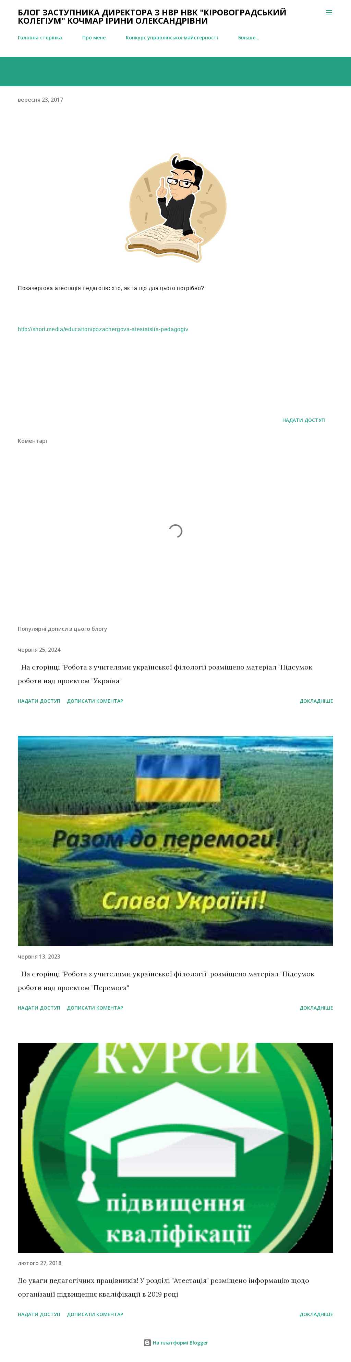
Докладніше (316, 701)
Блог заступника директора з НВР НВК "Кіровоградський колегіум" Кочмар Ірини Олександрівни (152, 16)
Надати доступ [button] (303, 420)
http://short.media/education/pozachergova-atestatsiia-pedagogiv (103, 329)
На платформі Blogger (180, 1342)
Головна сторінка (40, 37)
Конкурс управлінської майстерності (172, 37)
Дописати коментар (95, 701)
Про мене (94, 37)
